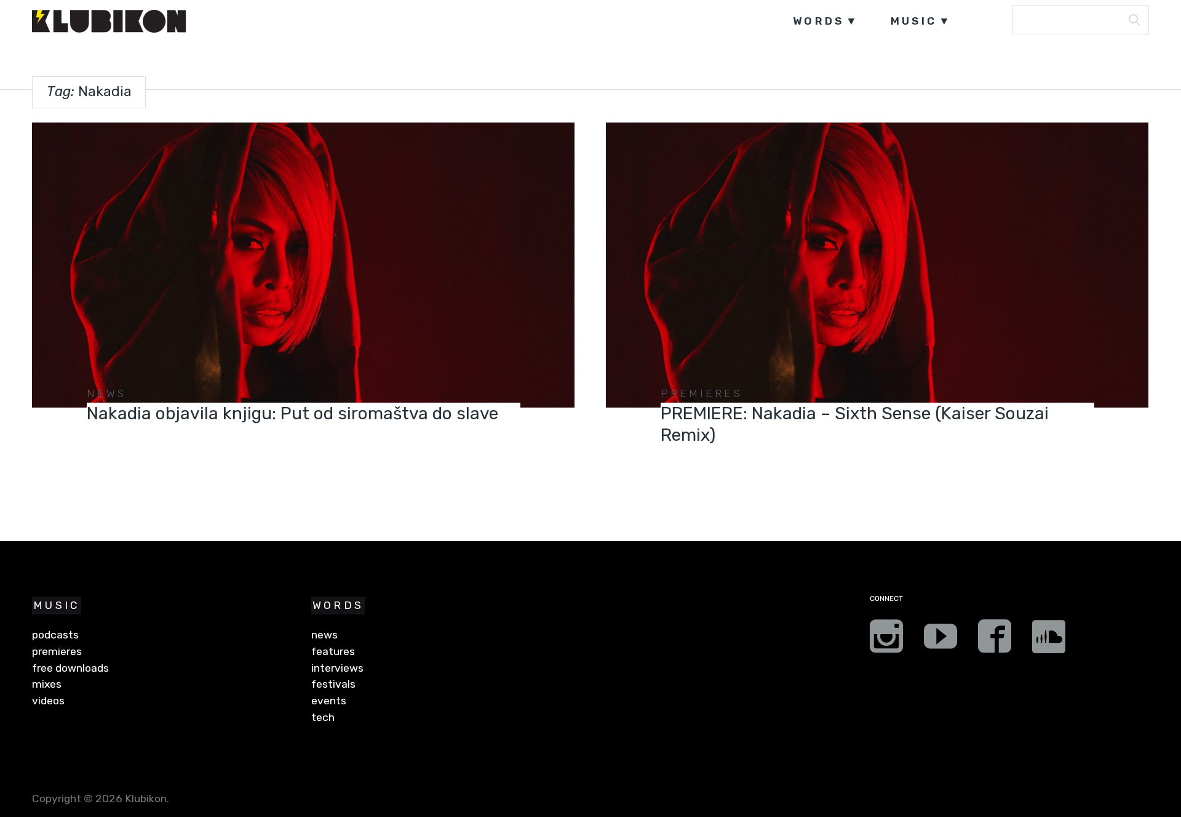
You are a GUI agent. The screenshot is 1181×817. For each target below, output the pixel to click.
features (333, 651)
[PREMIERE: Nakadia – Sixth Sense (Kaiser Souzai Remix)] (877, 265)
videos (48, 700)
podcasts (55, 635)
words (819, 21)
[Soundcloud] (1048, 640)
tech (323, 717)
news (107, 393)
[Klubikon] (109, 21)
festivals (333, 684)
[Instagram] (886, 640)
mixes (47, 684)
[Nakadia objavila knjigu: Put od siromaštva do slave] (303, 265)
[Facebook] (994, 640)
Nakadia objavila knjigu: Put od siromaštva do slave (292, 413)
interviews (337, 668)
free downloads (70, 668)
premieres (701, 393)
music (914, 21)
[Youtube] (940, 640)
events (328, 700)
